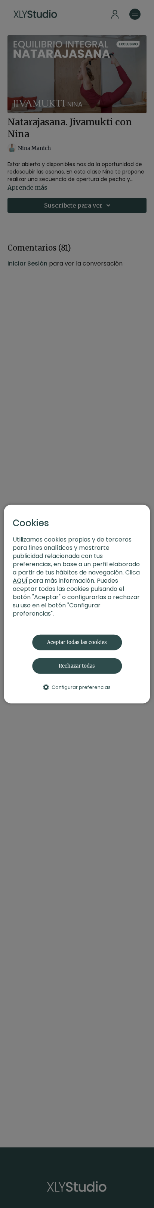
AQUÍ (20, 580)
